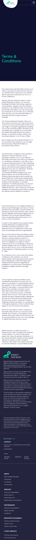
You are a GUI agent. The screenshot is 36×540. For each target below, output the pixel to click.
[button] (33, 2)
